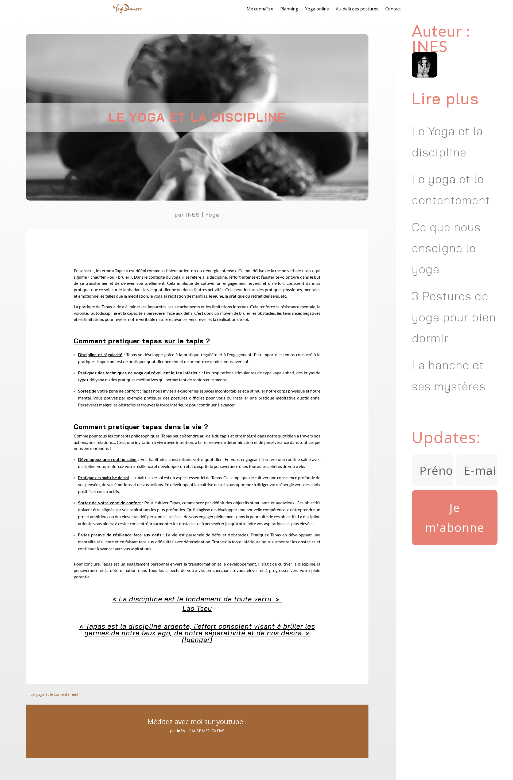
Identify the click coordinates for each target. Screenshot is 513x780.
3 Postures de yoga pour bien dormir (454, 317)
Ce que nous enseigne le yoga (446, 248)
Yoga (212, 214)
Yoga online (317, 9)
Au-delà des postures (357, 9)
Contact (393, 9)
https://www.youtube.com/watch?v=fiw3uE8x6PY (197, 741)
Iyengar (197, 639)
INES (193, 214)
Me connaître (260, 9)
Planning (289, 9)
